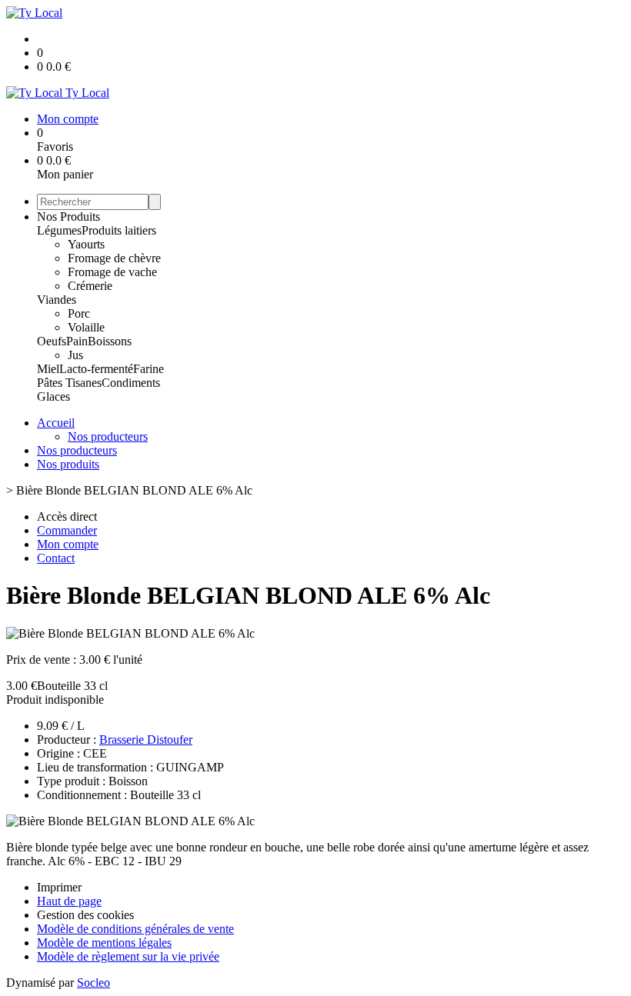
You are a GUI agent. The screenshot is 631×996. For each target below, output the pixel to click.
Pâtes (51, 382)
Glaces (53, 396)
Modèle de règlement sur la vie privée (128, 956)
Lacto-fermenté (96, 368)
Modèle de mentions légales (104, 942)
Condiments (131, 382)
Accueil (56, 422)
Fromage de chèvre (114, 258)
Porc (79, 313)
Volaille (86, 327)
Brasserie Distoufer (145, 739)
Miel (48, 368)
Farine (148, 368)
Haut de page (69, 901)
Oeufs (51, 341)
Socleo (93, 982)
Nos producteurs (108, 436)
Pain (77, 341)
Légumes (59, 230)
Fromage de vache (112, 271)
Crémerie (90, 285)
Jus (75, 354)
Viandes (56, 299)
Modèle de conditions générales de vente (135, 928)
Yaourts (86, 244)
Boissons (110, 341)
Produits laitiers (119, 230)
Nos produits (68, 464)
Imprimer (59, 887)
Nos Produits (68, 216)
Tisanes (83, 382)
